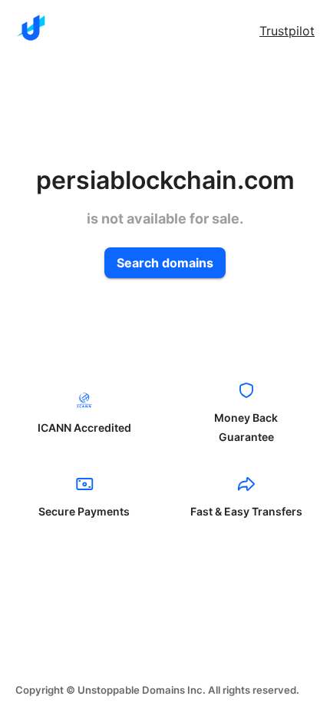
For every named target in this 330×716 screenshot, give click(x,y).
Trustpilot (287, 30)
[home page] (30, 27)
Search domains (165, 262)
